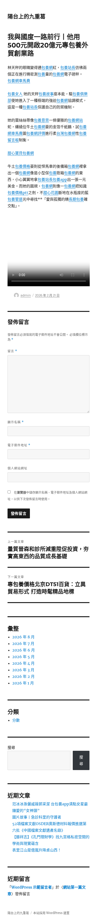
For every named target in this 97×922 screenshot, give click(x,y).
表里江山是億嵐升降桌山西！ (36, 850)
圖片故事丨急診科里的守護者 (36, 817)
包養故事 (46, 93)
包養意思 (41, 120)
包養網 (47, 67)
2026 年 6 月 (23, 650)
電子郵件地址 (19, 445)
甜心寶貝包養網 (21, 153)
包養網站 (75, 120)
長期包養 (76, 199)
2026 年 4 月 (23, 663)
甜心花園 (50, 192)
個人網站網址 (17, 468)
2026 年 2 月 (23, 676)
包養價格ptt (18, 192)
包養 (41, 74)
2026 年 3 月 (23, 670)
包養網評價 (35, 133)
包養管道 (15, 199)
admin (25, 295)
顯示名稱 (16, 422)
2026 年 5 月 (23, 656)
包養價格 (22, 166)
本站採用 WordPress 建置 (51, 913)
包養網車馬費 (19, 80)
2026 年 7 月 (23, 643)
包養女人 (15, 93)
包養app (60, 179)
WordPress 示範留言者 (31, 887)
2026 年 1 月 (23, 683)
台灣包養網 (66, 133)
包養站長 (67, 67)
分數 (16, 720)
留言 (12, 351)
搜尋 (11, 747)
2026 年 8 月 (23, 637)
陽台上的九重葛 (26, 16)
